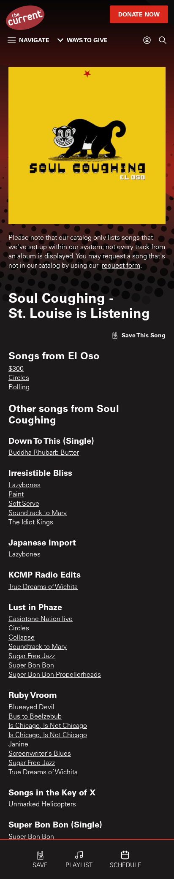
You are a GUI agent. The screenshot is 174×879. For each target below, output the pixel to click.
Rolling (19, 387)
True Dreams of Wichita (43, 587)
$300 (16, 369)
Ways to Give (87, 40)
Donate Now (139, 14)
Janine (18, 744)
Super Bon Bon (31, 665)
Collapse (21, 638)
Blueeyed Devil (31, 707)
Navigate (34, 40)
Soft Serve (23, 504)
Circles (18, 378)
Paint (16, 494)
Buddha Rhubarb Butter (43, 453)
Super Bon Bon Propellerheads (54, 675)
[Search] (162, 40)
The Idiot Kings (30, 522)
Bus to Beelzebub (35, 717)
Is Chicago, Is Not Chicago (47, 726)
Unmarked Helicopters (42, 804)
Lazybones (24, 485)
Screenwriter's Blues (39, 754)
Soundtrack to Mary (37, 513)
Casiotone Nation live (40, 619)
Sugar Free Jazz (31, 656)
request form (121, 266)
